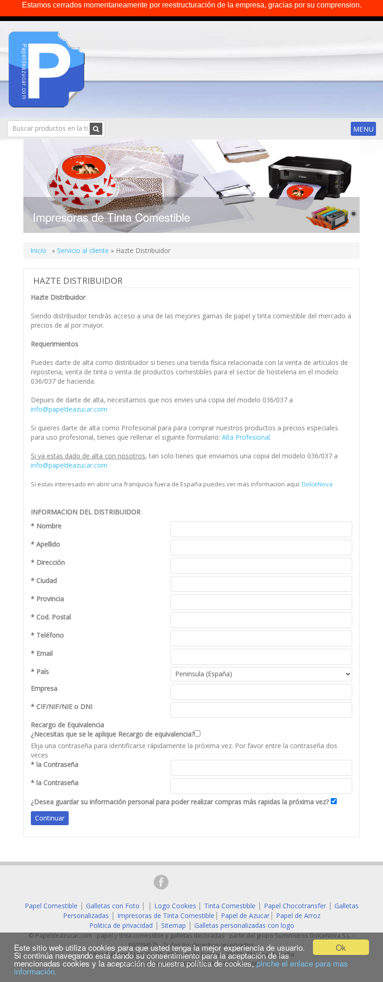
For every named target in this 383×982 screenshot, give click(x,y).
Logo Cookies (175, 905)
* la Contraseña (54, 764)
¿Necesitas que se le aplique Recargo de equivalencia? (112, 729)
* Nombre (46, 525)
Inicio (39, 250)
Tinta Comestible (229, 905)
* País (40, 671)
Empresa (44, 688)
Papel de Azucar (245, 915)
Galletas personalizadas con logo (244, 925)
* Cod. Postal (51, 616)
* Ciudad (44, 580)
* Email (42, 653)
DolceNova (317, 484)
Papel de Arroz (298, 915)
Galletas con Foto (113, 905)
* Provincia (47, 598)
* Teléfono (47, 635)
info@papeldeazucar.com (69, 409)
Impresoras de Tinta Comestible (165, 915)
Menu (363, 128)
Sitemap (173, 925)
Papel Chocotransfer (295, 905)
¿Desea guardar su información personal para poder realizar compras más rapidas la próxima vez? (180, 801)
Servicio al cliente (83, 250)
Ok (341, 947)
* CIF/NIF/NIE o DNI (61, 706)
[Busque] (96, 129)
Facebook (161, 882)
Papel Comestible (51, 905)
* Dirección (48, 562)
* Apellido (45, 544)
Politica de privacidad (121, 925)
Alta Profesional (246, 437)
